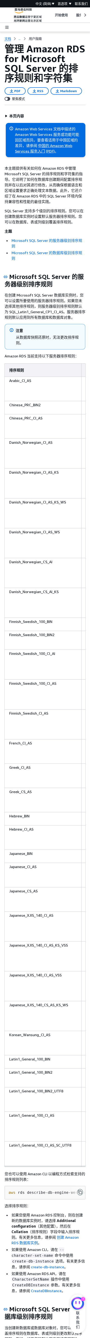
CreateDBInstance (46, 1290)
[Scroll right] (85, 15)
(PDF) (50, 151)
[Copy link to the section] (5, 277)
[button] (14, 116)
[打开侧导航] (7, 27)
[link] (35, 38)
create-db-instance (47, 1267)
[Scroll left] (51, 15)
